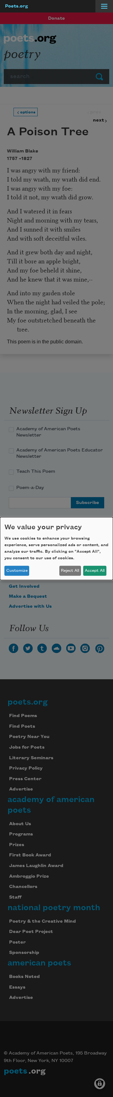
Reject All (70, 570)
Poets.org (16, 6)
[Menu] (104, 6)
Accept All (95, 570)
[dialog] (56, 548)
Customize (17, 570)
